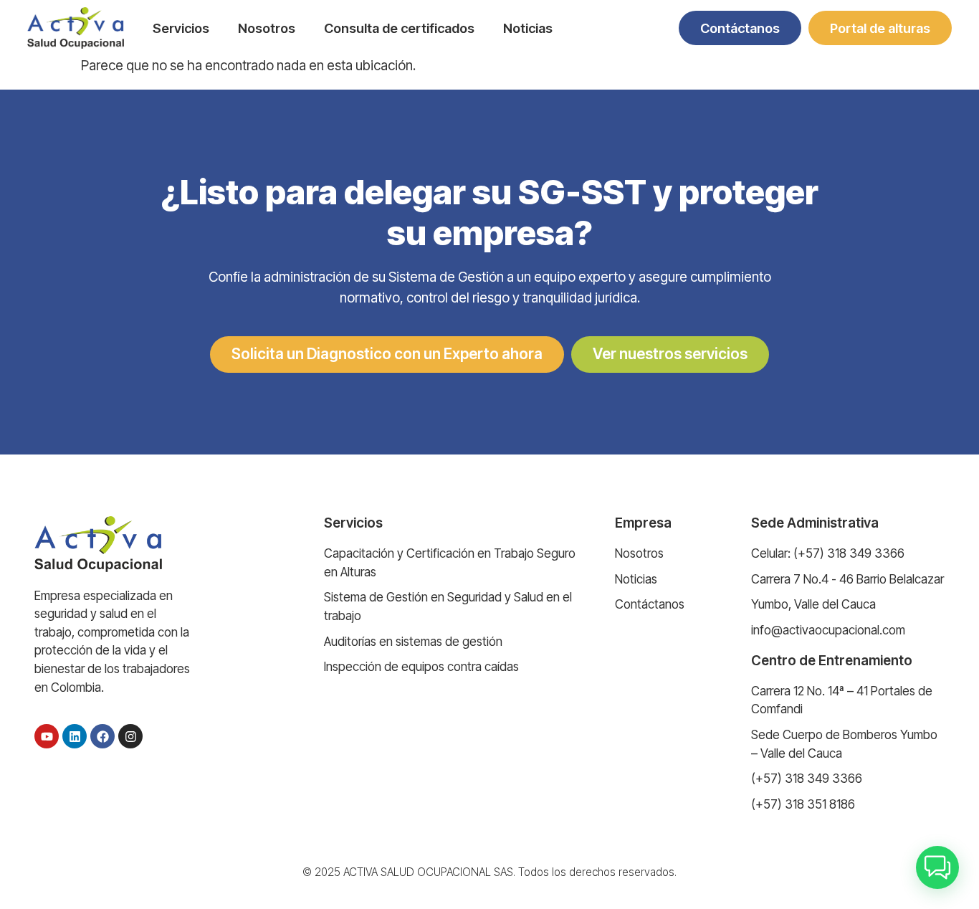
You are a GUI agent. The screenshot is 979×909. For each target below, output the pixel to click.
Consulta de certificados (399, 28)
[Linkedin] (74, 736)
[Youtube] (46, 736)
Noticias (528, 28)
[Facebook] (102, 736)
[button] (937, 867)
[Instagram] (130, 736)
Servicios (181, 28)
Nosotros (266, 28)
